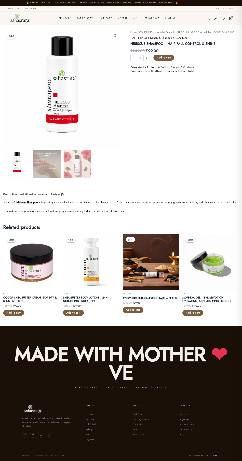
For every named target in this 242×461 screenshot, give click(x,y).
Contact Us (138, 424)
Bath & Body (85, 18)
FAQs (135, 429)
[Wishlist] (223, 18)
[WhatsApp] (49, 435)
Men (136, 18)
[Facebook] (33, 435)
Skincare (65, 18)
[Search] (208, 18)
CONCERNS (145, 32)
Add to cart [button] (14, 313)
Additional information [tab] (34, 194)
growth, (176, 71)
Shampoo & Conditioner (175, 38)
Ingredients (185, 419)
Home (133, 32)
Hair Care (105, 18)
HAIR (133, 38)
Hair (183, 71)
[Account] (215, 18)
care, (147, 71)
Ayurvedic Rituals (187, 424)
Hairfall (190, 71)
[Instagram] (25, 435)
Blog (182, 434)
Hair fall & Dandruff (165, 32)
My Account (228, 8)
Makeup (123, 18)
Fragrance (152, 18)
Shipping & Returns (141, 419)
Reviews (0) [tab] (57, 194)
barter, (140, 71)
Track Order (30, 8)
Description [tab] (10, 194)
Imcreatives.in (213, 455)
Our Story (184, 414)
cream (168, 71)
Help (217, 8)
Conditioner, (157, 71)
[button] (115, 36)
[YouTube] (41, 435)
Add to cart (164, 57)
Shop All (171, 18)
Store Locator (14, 8)
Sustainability (186, 429)
